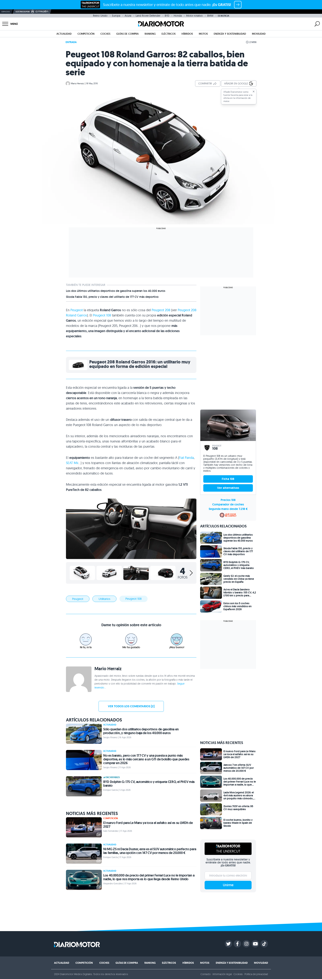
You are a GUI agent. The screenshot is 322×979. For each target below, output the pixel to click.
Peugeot (76, 310)
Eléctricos (169, 33)
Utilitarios (104, 599)
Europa (116, 15)
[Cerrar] (253, 91)
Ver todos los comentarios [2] (131, 706)
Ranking (150, 33)
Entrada (71, 42)
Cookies (238, 974)
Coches (105, 33)
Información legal (222, 974)
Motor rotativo (194, 15)
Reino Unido (100, 15)
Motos (203, 33)
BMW (210, 15)
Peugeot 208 (161, 310)
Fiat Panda (186, 457)
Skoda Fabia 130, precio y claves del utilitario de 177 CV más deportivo (112, 296)
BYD (167, 15)
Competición (86, 33)
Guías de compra (127, 33)
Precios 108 (228, 500)
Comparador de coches (228, 504)
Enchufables (112, 777)
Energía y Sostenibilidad (230, 33)
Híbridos (187, 33)
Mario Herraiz (77, 83)
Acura (128, 15)
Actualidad (64, 33)
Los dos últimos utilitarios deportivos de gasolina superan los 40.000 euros (115, 290)
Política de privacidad (256, 974)
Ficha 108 (228, 479)
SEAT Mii (72, 463)
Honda (178, 15)
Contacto (206, 974)
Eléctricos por (23, 11)
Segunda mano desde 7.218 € (228, 509)
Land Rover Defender (148, 15)
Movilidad (259, 33)
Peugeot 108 (102, 315)
